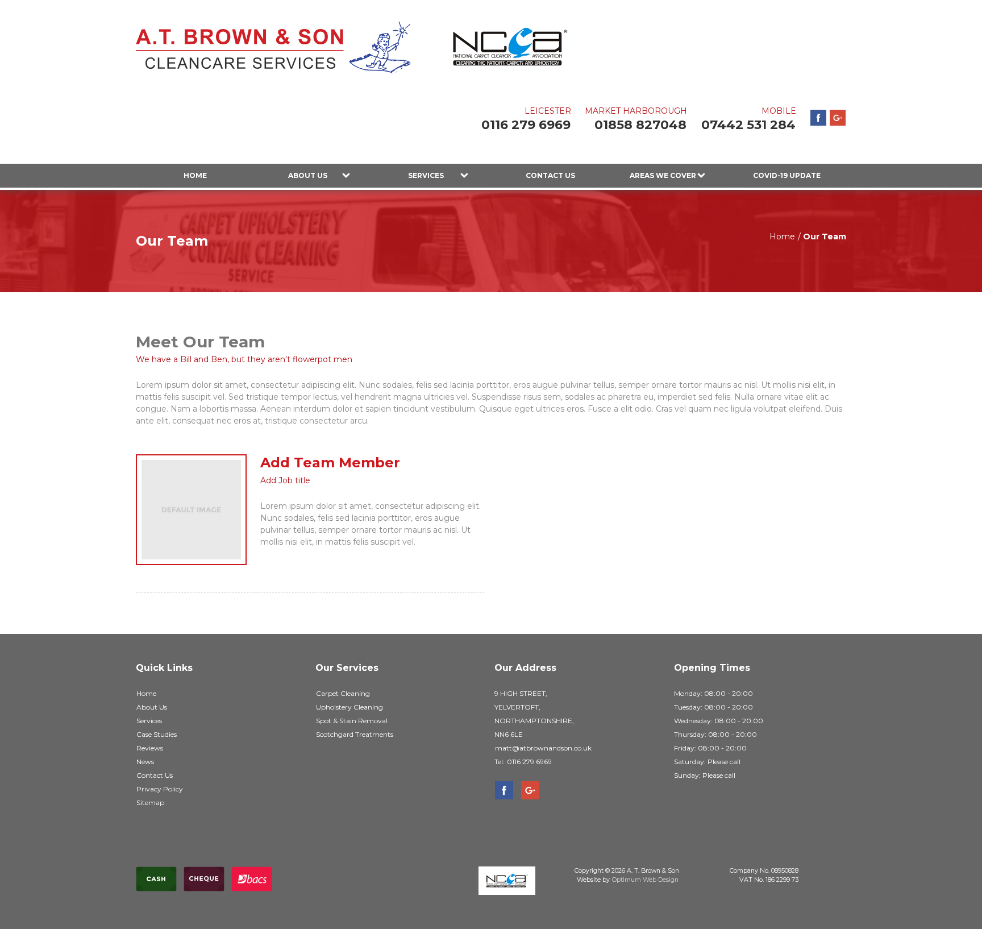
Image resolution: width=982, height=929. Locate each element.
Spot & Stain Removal (352, 720)
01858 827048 (640, 124)
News (145, 761)
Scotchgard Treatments (354, 734)
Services (426, 175)
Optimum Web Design (645, 880)
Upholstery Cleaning (349, 707)
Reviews (149, 748)
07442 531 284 (748, 124)
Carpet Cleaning (343, 693)
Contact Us (550, 175)
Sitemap (150, 802)
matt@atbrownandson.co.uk (543, 748)
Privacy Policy (159, 789)
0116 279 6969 (526, 124)
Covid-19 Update (787, 175)
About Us (307, 175)
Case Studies (156, 734)
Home (195, 175)
